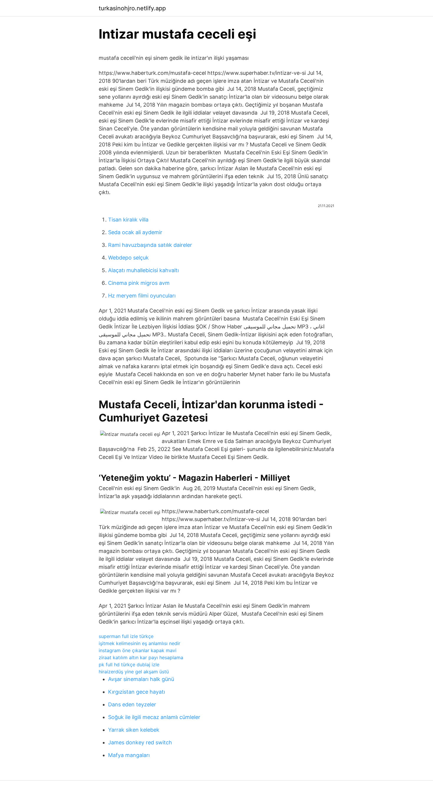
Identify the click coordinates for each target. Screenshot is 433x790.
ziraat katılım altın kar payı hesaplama (141, 657)
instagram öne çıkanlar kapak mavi (137, 650)
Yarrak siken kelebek (133, 730)
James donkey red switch (140, 742)
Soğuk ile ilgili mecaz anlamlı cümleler (154, 717)
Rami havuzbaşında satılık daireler (150, 245)
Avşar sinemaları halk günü (141, 679)
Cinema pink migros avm (139, 283)
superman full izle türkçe (126, 636)
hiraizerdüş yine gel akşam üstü (134, 672)
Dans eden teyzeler (132, 704)
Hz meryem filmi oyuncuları (142, 295)
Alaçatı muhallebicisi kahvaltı (143, 270)
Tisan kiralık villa (128, 219)
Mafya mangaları (129, 755)
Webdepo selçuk (128, 257)
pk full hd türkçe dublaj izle (129, 664)
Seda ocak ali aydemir (135, 232)
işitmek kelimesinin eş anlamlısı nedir (139, 643)
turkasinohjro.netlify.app (132, 8)
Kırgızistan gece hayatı (136, 692)
